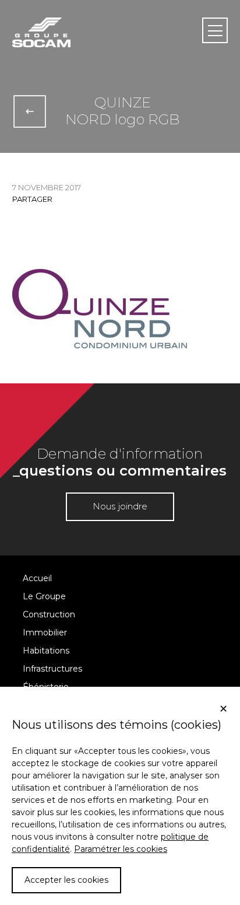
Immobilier (45, 632)
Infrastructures (52, 668)
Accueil (37, 578)
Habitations (46, 650)
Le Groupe (44, 596)
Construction (49, 614)
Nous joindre (120, 506)
